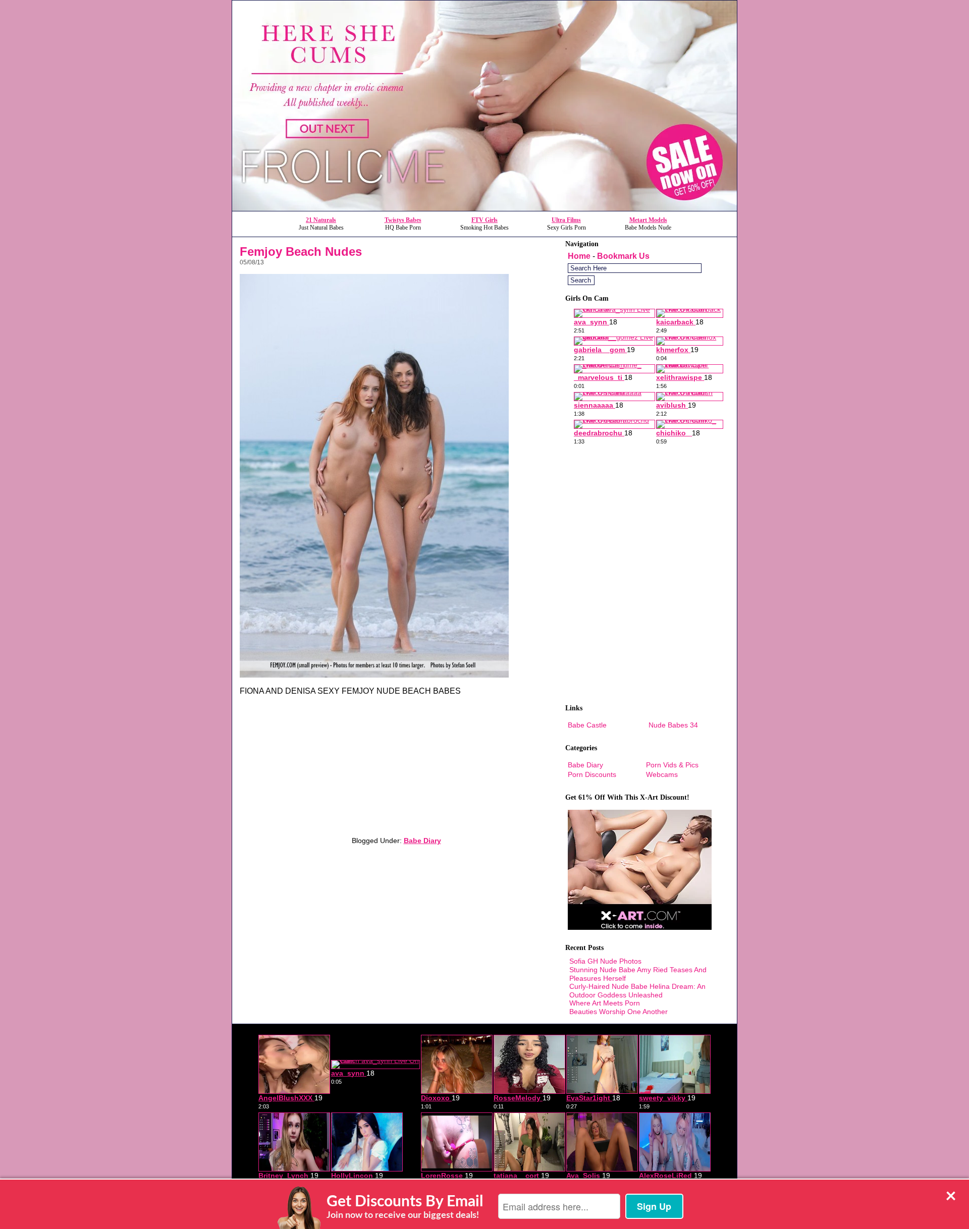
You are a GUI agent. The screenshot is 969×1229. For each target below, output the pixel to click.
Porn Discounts (592, 774)
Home (579, 256)
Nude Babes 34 (673, 725)
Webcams (662, 774)
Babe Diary (422, 840)
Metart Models (648, 220)
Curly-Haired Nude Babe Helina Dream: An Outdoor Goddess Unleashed (637, 990)
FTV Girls (484, 220)
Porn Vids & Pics (672, 765)
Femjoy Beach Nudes (301, 251)
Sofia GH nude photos (605, 961)
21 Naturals (321, 220)
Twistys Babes (403, 220)
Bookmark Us (623, 256)
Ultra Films (566, 220)
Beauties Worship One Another (618, 1012)
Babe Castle (587, 725)
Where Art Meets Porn (604, 1003)
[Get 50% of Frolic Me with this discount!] (484, 208)
